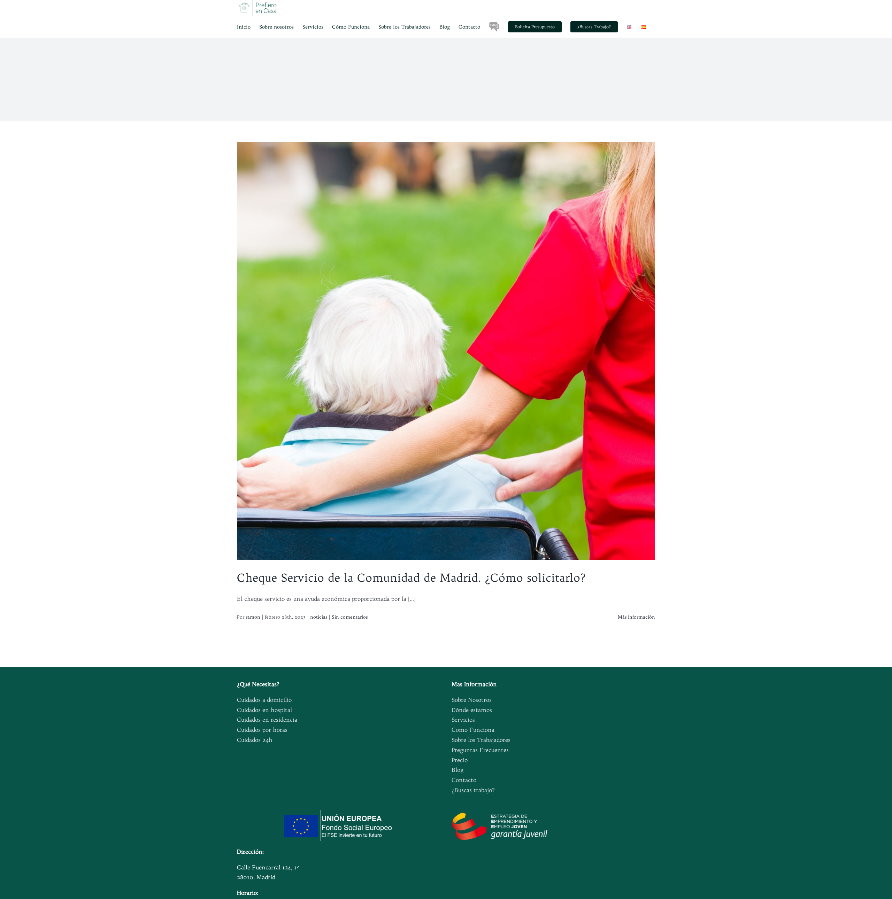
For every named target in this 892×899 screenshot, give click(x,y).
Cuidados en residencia (267, 719)
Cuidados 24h (254, 739)
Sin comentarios (350, 617)
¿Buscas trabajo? (473, 789)
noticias (318, 617)
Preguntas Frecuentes (480, 749)
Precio (460, 760)
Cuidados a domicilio (264, 699)
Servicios (463, 719)
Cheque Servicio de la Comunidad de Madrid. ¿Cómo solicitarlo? (411, 577)
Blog (457, 769)
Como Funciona (473, 729)
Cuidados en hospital (264, 709)
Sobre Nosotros (472, 699)
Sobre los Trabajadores (481, 739)
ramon (253, 617)
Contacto (464, 779)
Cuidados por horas (262, 729)
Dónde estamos (472, 709)
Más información (636, 617)
